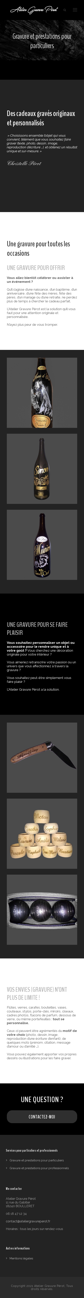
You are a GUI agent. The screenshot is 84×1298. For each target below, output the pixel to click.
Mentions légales (21, 1258)
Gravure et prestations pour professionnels (39, 1168)
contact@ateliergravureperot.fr (28, 1221)
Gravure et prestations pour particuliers (37, 1160)
